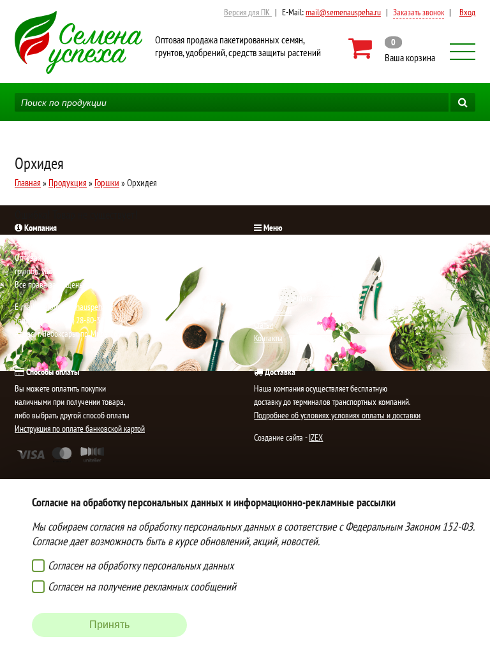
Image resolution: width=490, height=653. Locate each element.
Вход (467, 12)
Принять (109, 624)
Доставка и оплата (283, 298)
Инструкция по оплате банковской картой (80, 428)
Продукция (67, 183)
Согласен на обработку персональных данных (141, 565)
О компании (273, 311)
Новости (267, 271)
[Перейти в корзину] (392, 48)
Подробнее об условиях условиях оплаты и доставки (337, 415)
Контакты (268, 338)
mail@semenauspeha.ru (343, 12)
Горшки (106, 183)
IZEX (316, 437)
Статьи (263, 324)
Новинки (267, 257)
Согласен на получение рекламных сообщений (142, 586)
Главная (28, 183)
